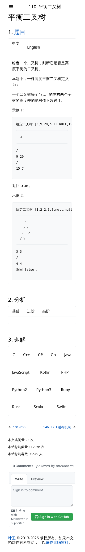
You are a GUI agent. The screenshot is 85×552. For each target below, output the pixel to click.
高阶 (46, 311)
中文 (16, 43)
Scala (38, 406)
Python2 (19, 389)
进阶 (31, 311)
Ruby (65, 389)
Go (53, 354)
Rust (16, 406)
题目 (20, 32)
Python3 (43, 389)
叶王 (12, 538)
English (33, 47)
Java (67, 354)
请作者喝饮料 (57, 542)
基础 (16, 311)
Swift (61, 406)
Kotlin (45, 372)
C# (40, 354)
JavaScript (21, 372)
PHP (65, 372)
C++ (26, 354)
